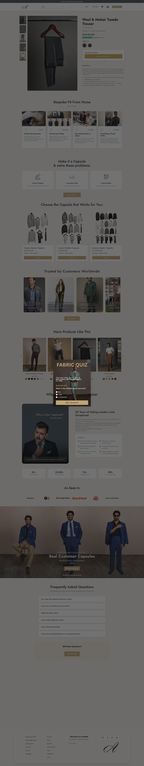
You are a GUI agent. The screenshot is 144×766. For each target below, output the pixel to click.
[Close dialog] (88, 361)
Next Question (72, 403)
